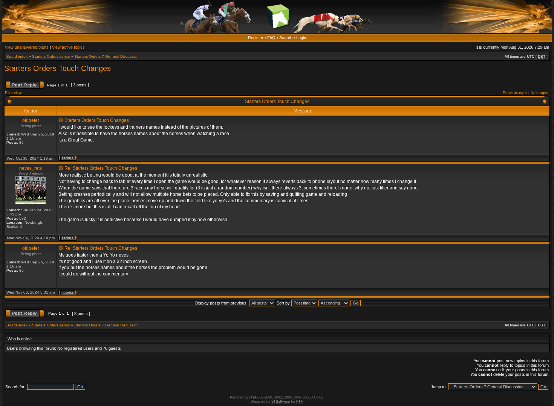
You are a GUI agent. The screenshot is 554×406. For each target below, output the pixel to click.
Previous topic (515, 93)
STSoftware (280, 401)
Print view (13, 93)
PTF (299, 401)
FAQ (271, 37)
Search (285, 37)
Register (255, 37)
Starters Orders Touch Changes (57, 68)
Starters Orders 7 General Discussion (106, 56)
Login (301, 37)
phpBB (254, 397)
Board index (17, 56)
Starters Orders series (51, 56)
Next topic (539, 93)
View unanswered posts (27, 47)
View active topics (68, 47)
